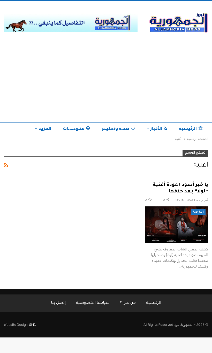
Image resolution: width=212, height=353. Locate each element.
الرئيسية (188, 128)
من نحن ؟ (128, 303)
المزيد (45, 128)
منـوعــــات (74, 128)
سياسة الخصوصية (93, 303)
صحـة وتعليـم (115, 128)
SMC (32, 325)
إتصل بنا (58, 303)
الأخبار (156, 128)
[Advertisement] (106, 78)
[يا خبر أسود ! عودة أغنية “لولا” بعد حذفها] (176, 224)
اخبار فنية (198, 211)
